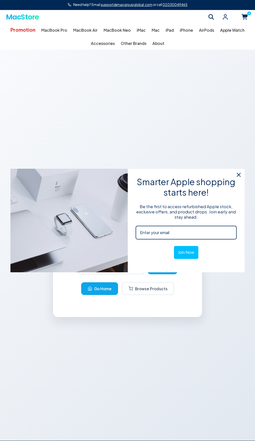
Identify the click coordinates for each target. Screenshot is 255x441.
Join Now (186, 252)
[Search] (211, 17)
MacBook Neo (117, 30)
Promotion (22, 30)
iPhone (186, 30)
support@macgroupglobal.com (126, 4)
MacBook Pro (54, 30)
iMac (141, 30)
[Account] (225, 17)
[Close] (239, 175)
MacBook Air (85, 30)
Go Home (103, 288)
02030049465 (175, 4)
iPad (170, 30)
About (158, 43)
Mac (156, 30)
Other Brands (133, 43)
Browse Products (151, 288)
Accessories (103, 43)
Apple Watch (232, 30)
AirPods (206, 30)
